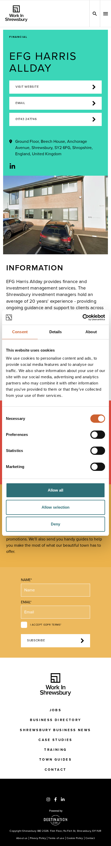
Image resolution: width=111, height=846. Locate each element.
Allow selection (56, 507)
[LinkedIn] (12, 166)
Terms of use (56, 838)
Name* (26, 580)
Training (55, 750)
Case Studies (55, 740)
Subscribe (36, 640)
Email (20, 103)
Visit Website (27, 87)
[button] (105, 13)
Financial (18, 37)
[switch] (97, 435)
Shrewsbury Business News (55, 730)
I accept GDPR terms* (45, 624)
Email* (26, 602)
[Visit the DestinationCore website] (55, 817)
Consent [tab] (20, 332)
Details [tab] (55, 332)
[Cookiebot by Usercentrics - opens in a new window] (82, 317)
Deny (55, 524)
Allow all (56, 490)
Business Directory (55, 720)
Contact (56, 770)
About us (22, 838)
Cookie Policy (75, 838)
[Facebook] (55, 799)
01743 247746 (26, 119)
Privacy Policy (38, 838)
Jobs (56, 710)
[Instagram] (48, 799)
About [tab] (91, 332)
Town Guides (55, 760)
